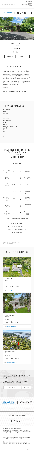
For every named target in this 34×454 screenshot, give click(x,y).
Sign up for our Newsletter (17, 415)
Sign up (30, 6)
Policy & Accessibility (17, 413)
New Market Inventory (17, 229)
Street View (23, 56)
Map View (10, 56)
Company (16, 410)
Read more (5, 87)
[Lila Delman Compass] (15, 13)
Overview (17, 163)
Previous (2, 28)
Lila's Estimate (17, 233)
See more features (7, 136)
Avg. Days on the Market (17, 226)
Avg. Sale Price (17, 223)
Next (31, 28)
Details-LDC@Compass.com (27, 4)
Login (30, 5)
